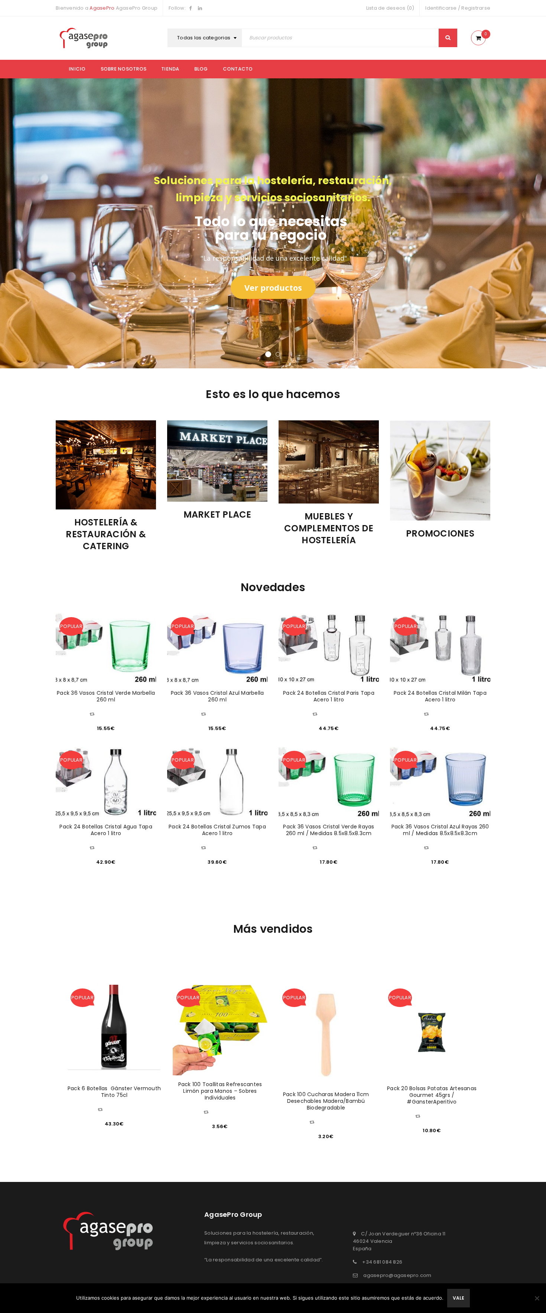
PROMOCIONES (332, 533)
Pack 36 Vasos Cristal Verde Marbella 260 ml (106, 696)
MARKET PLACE (109, 514)
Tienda (170, 68)
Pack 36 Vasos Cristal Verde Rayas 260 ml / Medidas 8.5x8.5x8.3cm (328, 830)
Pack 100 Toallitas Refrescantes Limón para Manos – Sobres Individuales (114, 1091)
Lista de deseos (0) (390, 8)
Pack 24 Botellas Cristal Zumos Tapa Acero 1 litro (217, 830)
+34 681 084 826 (382, 1261)
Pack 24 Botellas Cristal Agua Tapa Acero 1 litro (105, 830)
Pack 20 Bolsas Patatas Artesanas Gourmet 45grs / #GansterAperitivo (326, 1095)
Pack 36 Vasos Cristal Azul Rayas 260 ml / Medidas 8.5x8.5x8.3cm (440, 830)
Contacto (238, 68)
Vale (458, 1298)
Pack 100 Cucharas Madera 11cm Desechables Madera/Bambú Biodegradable (220, 1101)
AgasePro (102, 8)
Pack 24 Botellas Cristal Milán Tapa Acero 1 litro (440, 696)
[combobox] (205, 38)
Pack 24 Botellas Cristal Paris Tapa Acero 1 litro (328, 696)
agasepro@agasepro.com (397, 1275)
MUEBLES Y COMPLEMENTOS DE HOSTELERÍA (220, 528)
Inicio (77, 68)
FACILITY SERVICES (443, 509)
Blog (201, 68)
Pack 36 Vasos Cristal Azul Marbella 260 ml (217, 696)
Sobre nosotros (124, 68)
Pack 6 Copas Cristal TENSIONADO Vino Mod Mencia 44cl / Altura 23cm (432, 1095)
